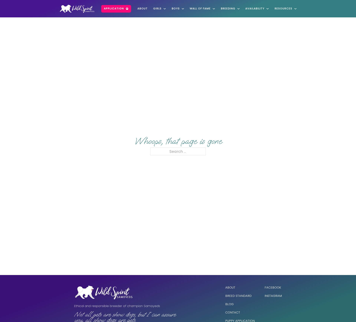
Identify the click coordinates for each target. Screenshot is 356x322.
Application (114, 8)
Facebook (273, 287)
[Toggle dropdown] (164, 8)
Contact (232, 312)
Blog (229, 304)
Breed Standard (238, 296)
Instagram (273, 296)
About (142, 8)
